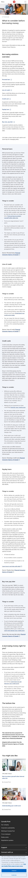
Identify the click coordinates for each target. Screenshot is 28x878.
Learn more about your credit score (14, 630)
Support (4, 847)
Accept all (14, 870)
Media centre (5, 837)
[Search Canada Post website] (25, 1)
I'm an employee (5, 834)
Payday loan (5, 109)
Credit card (5, 99)
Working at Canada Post (8, 831)
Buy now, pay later (7, 122)
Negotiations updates (7, 840)
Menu (2, 2)
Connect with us (7, 852)
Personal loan (6, 79)
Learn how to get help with (11, 566)
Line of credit (6, 90)
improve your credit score (18, 407)
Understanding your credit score (11, 805)
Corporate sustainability (8, 828)
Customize (13, 875)
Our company (5, 824)
